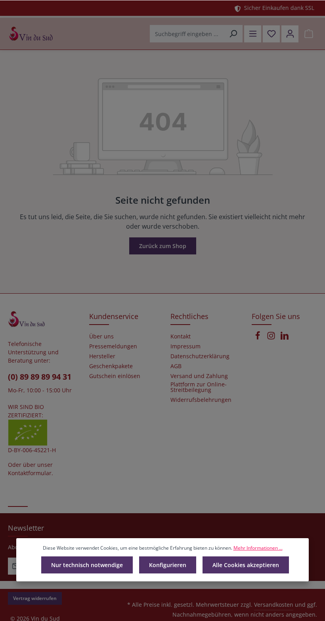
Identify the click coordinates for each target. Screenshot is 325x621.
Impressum (185, 346)
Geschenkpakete (111, 366)
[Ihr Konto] (289, 33)
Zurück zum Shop (162, 246)
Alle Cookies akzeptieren (245, 565)
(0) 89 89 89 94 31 (39, 376)
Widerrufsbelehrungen (200, 400)
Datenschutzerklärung (199, 356)
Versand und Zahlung (199, 376)
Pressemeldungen (113, 346)
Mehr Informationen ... (258, 548)
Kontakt (180, 336)
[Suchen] (233, 33)
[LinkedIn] (284, 338)
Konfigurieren (167, 565)
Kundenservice (113, 316)
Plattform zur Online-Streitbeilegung (198, 387)
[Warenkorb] (308, 33)
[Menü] (252, 33)
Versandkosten (273, 604)
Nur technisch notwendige (87, 565)
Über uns (101, 336)
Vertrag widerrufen (35, 598)
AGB (176, 366)
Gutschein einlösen (114, 376)
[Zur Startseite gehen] (31, 34)
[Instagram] (272, 338)
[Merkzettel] (271, 33)
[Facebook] (258, 338)
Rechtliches (189, 316)
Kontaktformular (30, 473)
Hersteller (102, 356)
